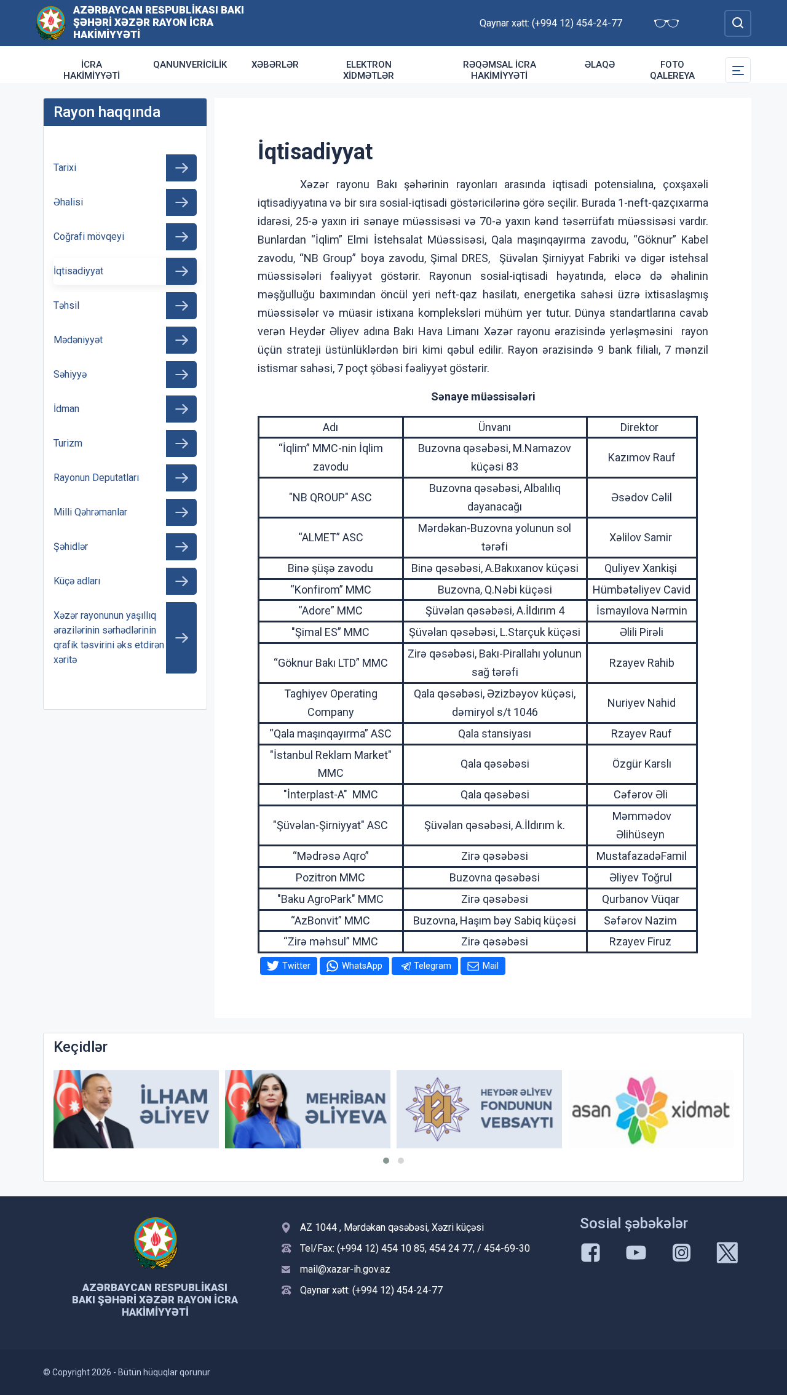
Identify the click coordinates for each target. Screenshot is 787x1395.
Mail (491, 966)
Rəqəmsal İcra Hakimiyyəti (499, 70)
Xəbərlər (275, 64)
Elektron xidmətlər (368, 70)
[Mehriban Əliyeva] (307, 1109)
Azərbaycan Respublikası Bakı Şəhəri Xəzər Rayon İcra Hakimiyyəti (158, 22)
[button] (386, 1161)
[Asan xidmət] (651, 1109)
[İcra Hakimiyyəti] (51, 22)
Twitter (296, 966)
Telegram (432, 966)
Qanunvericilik (190, 64)
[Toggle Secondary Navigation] (737, 70)
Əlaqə (600, 64)
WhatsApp (362, 966)
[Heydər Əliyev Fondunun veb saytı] (479, 1109)
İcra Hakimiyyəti (91, 70)
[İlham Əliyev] (136, 1109)
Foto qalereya (672, 70)
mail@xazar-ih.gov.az (345, 1269)
